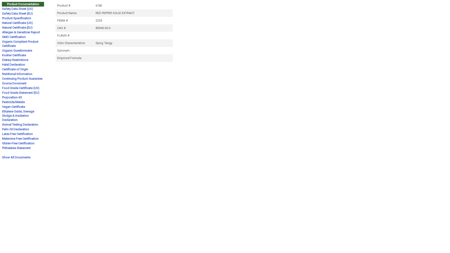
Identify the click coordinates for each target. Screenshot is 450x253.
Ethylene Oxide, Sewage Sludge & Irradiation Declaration (18, 116)
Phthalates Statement (16, 148)
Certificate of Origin (15, 69)
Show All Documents (16, 157)
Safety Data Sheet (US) (17, 9)
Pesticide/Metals (13, 102)
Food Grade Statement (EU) (20, 92)
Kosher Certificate (14, 55)
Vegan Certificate (13, 106)
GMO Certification (14, 37)
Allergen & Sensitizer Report (21, 32)
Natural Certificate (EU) (17, 27)
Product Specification (16, 18)
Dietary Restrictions (15, 60)
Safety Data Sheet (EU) (17, 13)
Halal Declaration (13, 64)
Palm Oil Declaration (15, 129)
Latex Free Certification (17, 134)
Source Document (14, 83)
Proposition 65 (12, 97)
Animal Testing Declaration (20, 124)
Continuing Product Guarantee (22, 78)
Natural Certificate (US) (17, 23)
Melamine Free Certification (20, 138)
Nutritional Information (17, 74)
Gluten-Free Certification (18, 143)
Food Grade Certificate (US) (20, 88)
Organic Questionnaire (17, 50)
